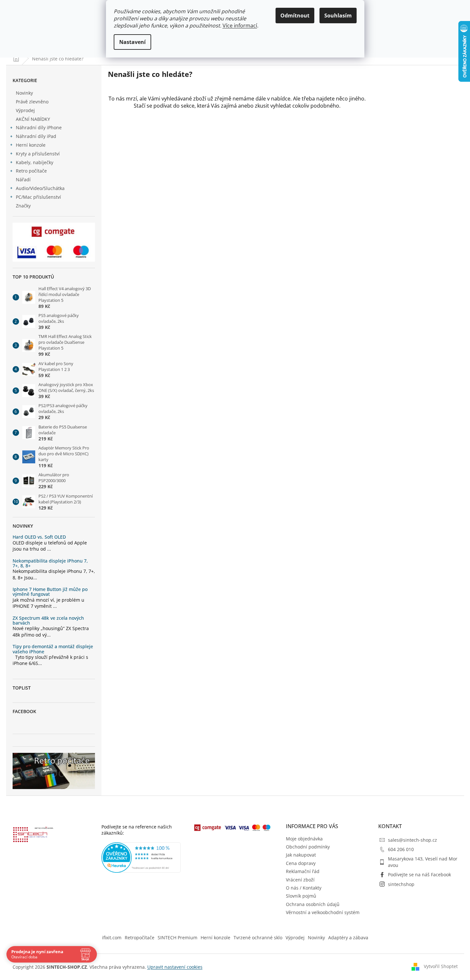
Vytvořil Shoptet (441, 966)
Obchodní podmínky (308, 847)
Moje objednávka (304, 839)
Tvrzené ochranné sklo (258, 937)
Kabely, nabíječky (34, 162)
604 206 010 (401, 849)
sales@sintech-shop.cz (412, 840)
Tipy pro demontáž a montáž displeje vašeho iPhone (53, 649)
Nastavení (132, 42)
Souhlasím (338, 15)
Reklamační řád (302, 871)
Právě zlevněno (32, 102)
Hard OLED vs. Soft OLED (39, 536)
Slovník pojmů (301, 896)
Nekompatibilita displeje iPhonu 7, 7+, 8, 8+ (50, 563)
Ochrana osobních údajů (312, 904)
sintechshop (401, 884)
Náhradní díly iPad (36, 136)
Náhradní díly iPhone (39, 127)
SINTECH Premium (177, 937)
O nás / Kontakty (303, 888)
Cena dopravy (301, 863)
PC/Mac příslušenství (38, 197)
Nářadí (23, 179)
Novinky (24, 93)
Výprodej (25, 110)
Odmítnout (294, 15)
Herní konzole (31, 145)
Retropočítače (139, 937)
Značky (23, 206)
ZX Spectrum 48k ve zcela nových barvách (48, 621)
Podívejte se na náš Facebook (419, 874)
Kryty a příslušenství (38, 154)
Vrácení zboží (300, 880)
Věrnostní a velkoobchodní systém (323, 912)
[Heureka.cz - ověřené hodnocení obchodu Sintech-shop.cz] (141, 857)
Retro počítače (31, 171)
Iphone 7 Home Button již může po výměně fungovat (50, 592)
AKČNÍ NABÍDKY (33, 119)
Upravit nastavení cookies (175, 967)
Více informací (240, 25)
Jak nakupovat (301, 855)
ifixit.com (111, 937)
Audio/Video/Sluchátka (40, 188)
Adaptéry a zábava (348, 937)
